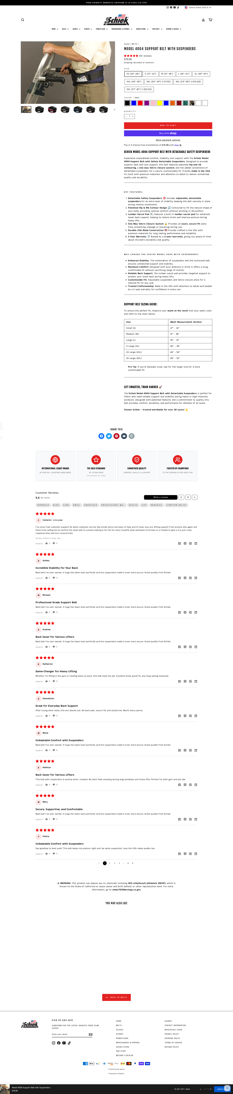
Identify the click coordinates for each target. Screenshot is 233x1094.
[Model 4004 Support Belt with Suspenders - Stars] (63, 968)
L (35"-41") (183, 73)
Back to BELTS (118, 997)
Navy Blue (166, 103)
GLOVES (75, 29)
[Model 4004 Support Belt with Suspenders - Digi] (43, 971)
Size (126, 68)
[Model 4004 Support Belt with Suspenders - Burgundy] (52, 968)
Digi (205, 103)
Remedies (156, 505)
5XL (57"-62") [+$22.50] (139, 89)
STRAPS (87, 29)
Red (140, 103)
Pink (153, 103)
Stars (198, 103)
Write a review (160, 497)
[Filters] (188, 497)
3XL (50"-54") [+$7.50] (159, 81)
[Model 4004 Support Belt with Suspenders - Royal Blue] (27, 968)
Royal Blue (133, 103)
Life (144, 505)
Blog (56, 505)
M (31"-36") (167, 73)
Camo (192, 103)
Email (76, 505)
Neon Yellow (159, 103)
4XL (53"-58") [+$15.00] (188, 81)
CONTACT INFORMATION (175, 1025)
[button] (131, 56)
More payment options (168, 140)
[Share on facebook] (179, 544)
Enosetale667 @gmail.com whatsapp (114, 505)
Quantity (130, 111)
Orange (172, 103)
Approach (43, 505)
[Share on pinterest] (190, 544)
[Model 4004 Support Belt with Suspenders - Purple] (34, 968)
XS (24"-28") (133, 73)
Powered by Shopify (116, 1073)
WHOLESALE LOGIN (173, 1029)
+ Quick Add (43, 954)
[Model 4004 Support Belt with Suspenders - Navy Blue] (45, 968)
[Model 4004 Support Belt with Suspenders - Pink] (38, 968)
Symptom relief (176, 505)
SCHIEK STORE (141, 29)
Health (133, 505)
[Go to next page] (133, 863)
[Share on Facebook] (101, 436)
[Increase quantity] (210, 1089)
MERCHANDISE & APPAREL (121, 29)
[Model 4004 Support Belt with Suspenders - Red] (31, 968)
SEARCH (168, 1021)
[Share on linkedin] (195, 544)
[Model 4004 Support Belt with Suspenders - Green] (56, 968)
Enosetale (90, 505)
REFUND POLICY (172, 1047)
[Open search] (181, 497)
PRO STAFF (156, 29)
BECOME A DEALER (172, 29)
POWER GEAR (101, 29)
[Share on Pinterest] (116, 436)
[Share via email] (124, 436)
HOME (54, 29)
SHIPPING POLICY (172, 1038)
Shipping (128, 62)
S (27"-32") (150, 73)
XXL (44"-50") (134, 81)
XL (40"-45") (201, 73)
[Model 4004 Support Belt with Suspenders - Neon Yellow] (41, 968)
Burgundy (179, 103)
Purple (146, 103)
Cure (66, 505)
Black (127, 103)
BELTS (64, 29)
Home (126, 44)
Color (131, 97)
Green (185, 103)
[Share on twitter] (185, 544)
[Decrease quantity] (205, 1089)
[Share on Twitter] (109, 436)
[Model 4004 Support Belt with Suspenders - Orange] (49, 968)
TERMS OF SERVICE (173, 1042)
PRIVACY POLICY (172, 1034)
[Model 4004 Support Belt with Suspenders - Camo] (60, 968)
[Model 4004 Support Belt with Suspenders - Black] (23, 968)
